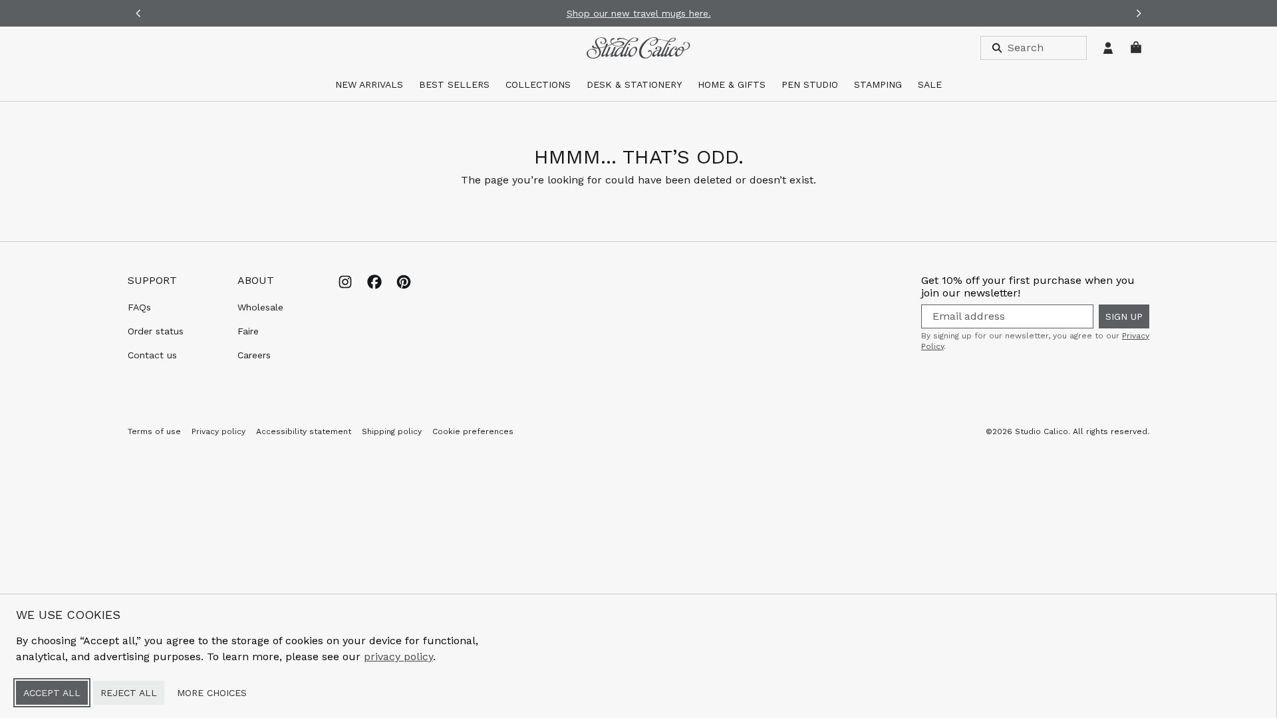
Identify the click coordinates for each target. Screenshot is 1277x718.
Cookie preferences (472, 431)
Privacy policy (218, 431)
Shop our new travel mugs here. (639, 13)
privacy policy (398, 656)
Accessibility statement (303, 431)
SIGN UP (1124, 316)
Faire (248, 331)
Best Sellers (454, 84)
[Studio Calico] (638, 48)
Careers (254, 355)
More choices (212, 692)
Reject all (128, 692)
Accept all (51, 692)
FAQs (139, 307)
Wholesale (260, 307)
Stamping (878, 84)
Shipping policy (392, 431)
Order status (156, 331)
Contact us (152, 355)
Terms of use (154, 431)
